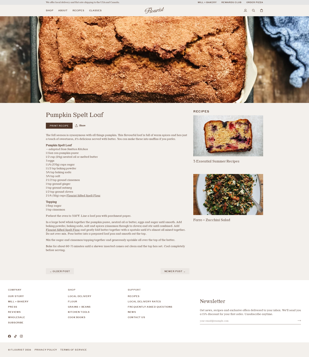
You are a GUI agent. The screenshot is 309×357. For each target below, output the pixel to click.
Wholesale (16, 317)
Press (12, 306)
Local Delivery (79, 296)
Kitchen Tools (79, 312)
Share (82, 125)
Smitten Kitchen (77, 149)
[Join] (298, 320)
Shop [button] (71, 289)
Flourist (18, 349)
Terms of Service (73, 349)
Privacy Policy (46, 349)
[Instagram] (21, 336)
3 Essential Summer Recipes (216, 161)
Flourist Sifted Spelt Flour (83, 195)
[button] (51, 10)
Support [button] (134, 289)
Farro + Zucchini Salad (211, 220)
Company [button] (14, 289)
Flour (72, 301)
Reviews (14, 312)
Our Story (16, 296)
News (132, 312)
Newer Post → (175, 271)
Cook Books (76, 317)
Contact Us (136, 317)
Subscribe (16, 322)
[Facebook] (9, 336)
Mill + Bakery (18, 301)
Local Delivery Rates (144, 301)
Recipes (134, 296)
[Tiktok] (15, 336)
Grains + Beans (79, 306)
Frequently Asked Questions (150, 306)
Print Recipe (59, 125)
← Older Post (60, 271)
